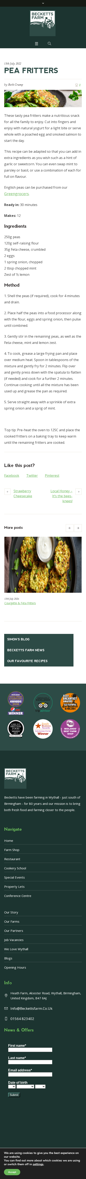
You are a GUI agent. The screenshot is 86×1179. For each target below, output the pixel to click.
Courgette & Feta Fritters (20, 603)
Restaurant (12, 859)
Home (8, 840)
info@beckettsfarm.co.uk (31, 1008)
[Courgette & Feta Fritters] (43, 565)
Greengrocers (16, 193)
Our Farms (11, 921)
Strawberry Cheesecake (23, 493)
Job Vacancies (14, 940)
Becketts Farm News (25, 650)
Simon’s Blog (18, 639)
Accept (12, 1172)
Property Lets (14, 886)
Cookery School (15, 868)
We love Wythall (16, 949)
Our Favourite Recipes (27, 661)
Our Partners (13, 930)
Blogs (8, 958)
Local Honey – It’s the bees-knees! (61, 496)
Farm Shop (11, 850)
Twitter (32, 475)
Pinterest (52, 475)
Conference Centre (17, 896)
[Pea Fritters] (43, 98)
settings (38, 1164)
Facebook (11, 475)
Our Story (11, 912)
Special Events (14, 877)
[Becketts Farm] (43, 23)
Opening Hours (15, 967)
